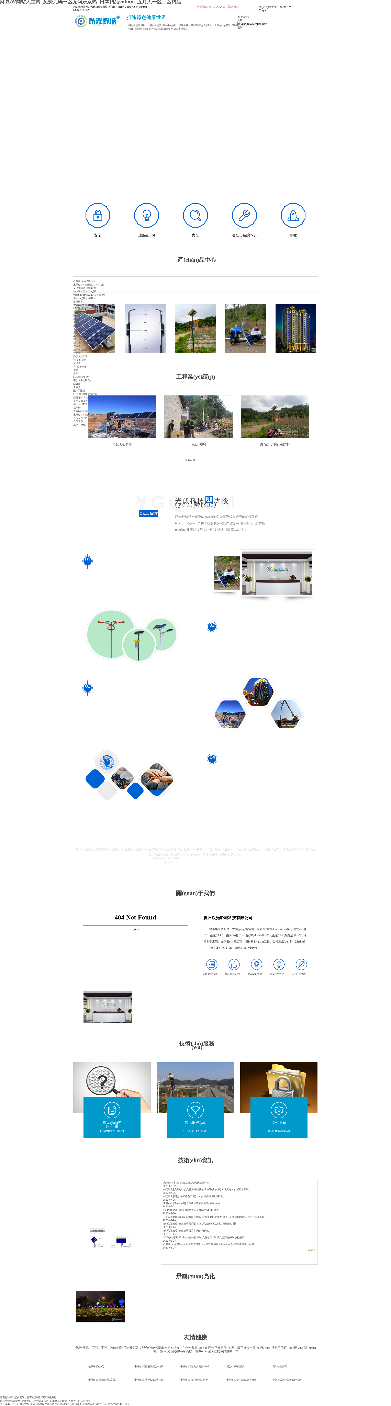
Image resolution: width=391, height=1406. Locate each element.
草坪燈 (77, 336)
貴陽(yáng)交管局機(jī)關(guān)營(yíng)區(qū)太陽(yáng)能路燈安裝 (211, 1189)
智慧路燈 (78, 311)
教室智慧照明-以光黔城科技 (194, 1230)
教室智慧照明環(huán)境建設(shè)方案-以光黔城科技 (207, 1223)
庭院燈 (77, 332)
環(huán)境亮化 (81, 339)
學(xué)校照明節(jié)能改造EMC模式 (199, 1210)
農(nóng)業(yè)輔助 (84, 298)
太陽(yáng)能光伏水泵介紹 (194, 1182)
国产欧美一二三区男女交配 (14, 1404)
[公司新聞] (168, 1189)
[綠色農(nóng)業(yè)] (174, 1244)
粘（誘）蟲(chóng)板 (85, 291)
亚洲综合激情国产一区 (94, 1404)
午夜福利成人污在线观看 (68, 1404)
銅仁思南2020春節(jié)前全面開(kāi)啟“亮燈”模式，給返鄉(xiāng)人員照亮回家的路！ (220, 1217)
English (263, 10)
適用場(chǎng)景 (82, 342)
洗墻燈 (77, 346)
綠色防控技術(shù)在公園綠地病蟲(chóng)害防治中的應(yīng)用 (220, 1244)
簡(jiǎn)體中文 (268, 7)
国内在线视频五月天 (119, 1404)
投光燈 (77, 353)
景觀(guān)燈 (80, 329)
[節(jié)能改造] (170, 1210)
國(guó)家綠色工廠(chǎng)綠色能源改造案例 (198, 1196)
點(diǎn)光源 (80, 356)
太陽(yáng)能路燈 (83, 305)
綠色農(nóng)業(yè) (84, 281)
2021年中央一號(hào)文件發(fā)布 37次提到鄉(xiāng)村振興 (211, 1237)
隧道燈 (77, 315)
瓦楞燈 (77, 363)
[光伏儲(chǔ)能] (171, 1182)
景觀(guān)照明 (81, 325)
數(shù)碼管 (79, 359)
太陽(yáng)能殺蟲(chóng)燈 (88, 284)
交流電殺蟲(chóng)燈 (85, 287)
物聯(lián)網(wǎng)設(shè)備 (89, 294)
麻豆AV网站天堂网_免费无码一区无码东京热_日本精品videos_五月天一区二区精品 (45, 1400)
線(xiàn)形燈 (80, 349)
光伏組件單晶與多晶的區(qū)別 (203, 1203)
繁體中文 (285, 7)
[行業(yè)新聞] (170, 1237)
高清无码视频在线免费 (42, 1404)
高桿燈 (77, 318)
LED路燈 (78, 308)
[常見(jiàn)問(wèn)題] (174, 1203)
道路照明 (78, 301)
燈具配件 (78, 322)
